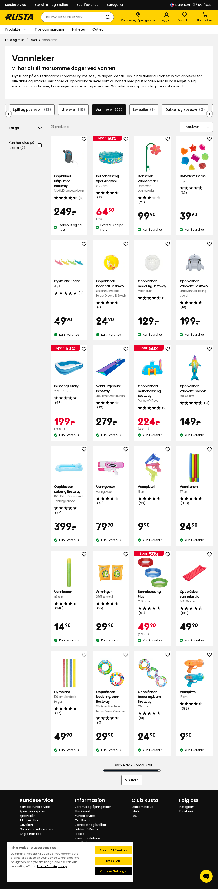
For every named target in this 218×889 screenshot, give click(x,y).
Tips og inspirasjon (50, 29)
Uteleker (73, 109)
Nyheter (79, 29)
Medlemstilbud (142, 807)
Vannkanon (189, 489)
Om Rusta (82, 820)
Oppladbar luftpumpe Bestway (69, 183)
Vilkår (135, 811)
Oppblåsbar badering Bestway (152, 286)
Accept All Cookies (113, 850)
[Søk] (108, 17)
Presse (79, 834)
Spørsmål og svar (32, 811)
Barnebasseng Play (149, 596)
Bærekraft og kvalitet (51, 5)
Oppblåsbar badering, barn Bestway (110, 701)
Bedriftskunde (87, 5)
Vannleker (109, 109)
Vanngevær (105, 489)
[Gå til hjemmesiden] (19, 17)
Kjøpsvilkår (27, 816)
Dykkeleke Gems (192, 178)
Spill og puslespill (32, 109)
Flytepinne (65, 697)
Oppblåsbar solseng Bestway (68, 493)
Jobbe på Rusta (86, 829)
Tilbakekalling (29, 820)
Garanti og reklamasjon (37, 829)
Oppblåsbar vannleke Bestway (194, 288)
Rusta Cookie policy (52, 866)
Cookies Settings (113, 871)
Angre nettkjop (31, 834)
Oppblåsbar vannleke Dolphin (193, 391)
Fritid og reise (15, 40)
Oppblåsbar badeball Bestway (111, 288)
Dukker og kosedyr (185, 109)
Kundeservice (15, 5)
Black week (83, 811)
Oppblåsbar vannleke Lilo (189, 596)
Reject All (113, 861)
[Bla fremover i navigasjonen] (209, 114)
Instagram (186, 807)
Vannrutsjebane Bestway (110, 391)
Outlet (97, 29)
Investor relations (87, 838)
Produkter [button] (13, 29)
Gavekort (26, 825)
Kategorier (115, 5)
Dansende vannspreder (148, 183)
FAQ (135, 816)
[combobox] (73, 17)
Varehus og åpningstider (93, 807)
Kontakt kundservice (35, 807)
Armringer (104, 594)
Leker (33, 40)
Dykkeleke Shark (66, 283)
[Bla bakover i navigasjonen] (8, 114)
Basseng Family (66, 388)
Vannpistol (146, 489)
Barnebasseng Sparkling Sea (107, 181)
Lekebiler (144, 109)
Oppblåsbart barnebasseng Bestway (149, 393)
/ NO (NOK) (194, 5)
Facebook (186, 811)
